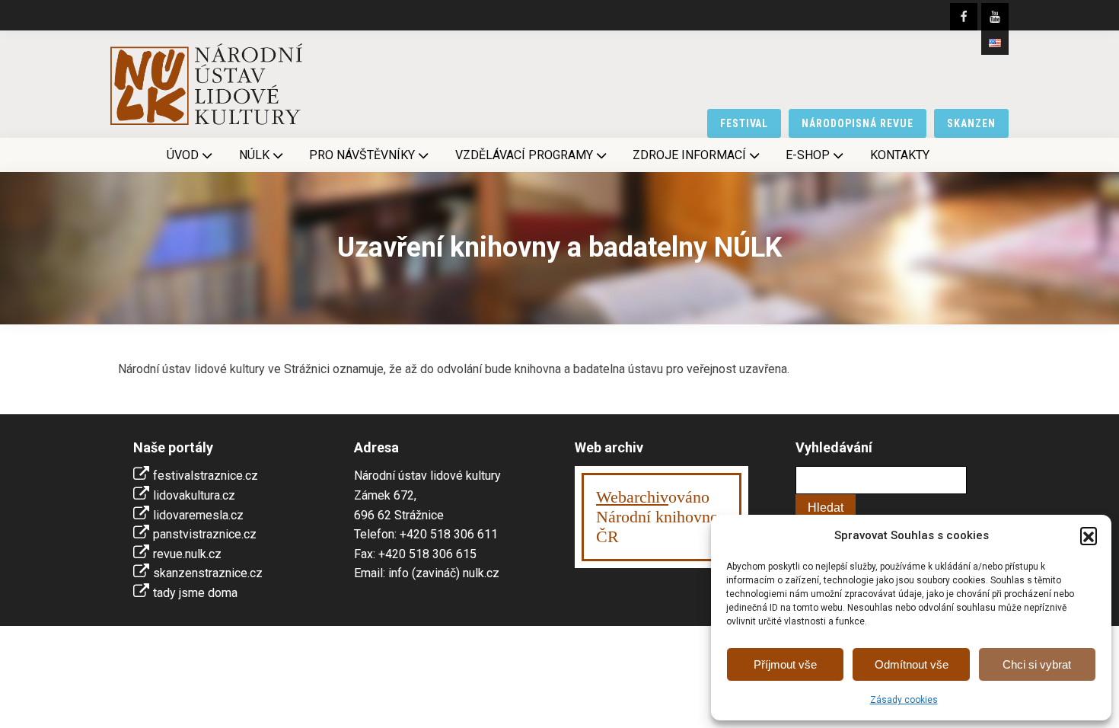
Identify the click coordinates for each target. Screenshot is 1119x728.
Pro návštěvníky (362, 155)
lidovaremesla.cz (198, 515)
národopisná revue (857, 123)
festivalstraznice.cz (205, 475)
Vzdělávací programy (524, 155)
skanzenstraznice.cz (208, 573)
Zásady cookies (904, 699)
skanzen (971, 123)
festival (744, 123)
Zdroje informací (689, 155)
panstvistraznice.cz (205, 534)
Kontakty (899, 155)
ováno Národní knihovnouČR (661, 516)
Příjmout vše (785, 664)
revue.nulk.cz (187, 554)
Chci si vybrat (1037, 664)
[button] (1088, 535)
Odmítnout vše (911, 664)
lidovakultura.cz (194, 495)
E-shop (808, 155)
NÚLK (254, 155)
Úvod (183, 155)
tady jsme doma (195, 593)
